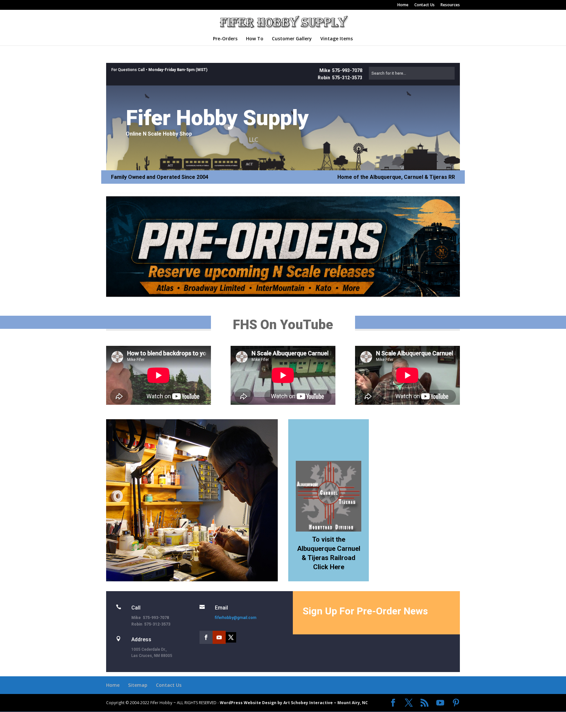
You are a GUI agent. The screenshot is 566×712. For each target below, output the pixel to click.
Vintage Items (336, 39)
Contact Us (424, 5)
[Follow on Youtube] (219, 637)
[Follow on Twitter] (231, 637)
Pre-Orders (225, 39)
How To (254, 39)
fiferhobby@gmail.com (235, 617)
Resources (450, 5)
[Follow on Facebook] (206, 637)
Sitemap (137, 685)
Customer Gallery (292, 39)
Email (221, 608)
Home (402, 5)
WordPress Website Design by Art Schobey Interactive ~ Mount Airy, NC (294, 702)
